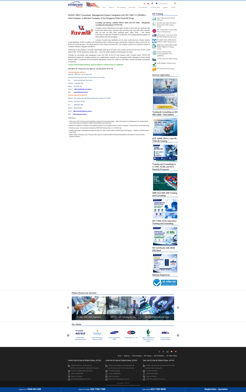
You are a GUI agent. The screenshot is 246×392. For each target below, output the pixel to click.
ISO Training (132, 7)
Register (165, 7)
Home (104, 7)
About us (111, 7)
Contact (173, 7)
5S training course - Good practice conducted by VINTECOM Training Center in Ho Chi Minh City (95, 128)
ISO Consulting (121, 7)
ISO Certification (143, 7)
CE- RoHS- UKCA (155, 7)
